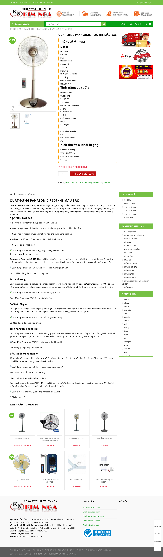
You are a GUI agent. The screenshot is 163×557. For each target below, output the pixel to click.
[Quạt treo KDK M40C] (22, 464)
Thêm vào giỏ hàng (83, 174)
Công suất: (64, 99)
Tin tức (42, 2)
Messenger (157, 541)
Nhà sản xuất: (66, 61)
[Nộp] (103, 24)
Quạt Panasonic (105, 182)
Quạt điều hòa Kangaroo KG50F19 (104, 480)
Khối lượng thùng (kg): (69, 156)
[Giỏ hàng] (150, 24)
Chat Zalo (157, 534)
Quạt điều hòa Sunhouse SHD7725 (49, 480)
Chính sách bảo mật (91, 525)
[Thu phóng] (13, 108)
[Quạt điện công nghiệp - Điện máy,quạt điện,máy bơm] (31, 13)
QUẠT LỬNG (41, 29)
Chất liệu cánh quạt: (68, 118)
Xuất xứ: (63, 67)
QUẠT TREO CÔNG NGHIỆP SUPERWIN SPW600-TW (49, 439)
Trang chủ (14, 2)
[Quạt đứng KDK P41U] (104, 422)
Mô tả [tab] (12, 194)
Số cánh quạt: (66, 112)
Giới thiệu (23, 2)
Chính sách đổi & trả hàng (93, 516)
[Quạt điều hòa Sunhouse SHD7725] (49, 464)
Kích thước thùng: (67, 150)
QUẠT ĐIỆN (29, 29)
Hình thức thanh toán (91, 507)
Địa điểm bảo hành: (68, 80)
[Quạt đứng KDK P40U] (77, 422)
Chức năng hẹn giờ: (68, 131)
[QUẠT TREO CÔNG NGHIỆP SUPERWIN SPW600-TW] (49, 422)
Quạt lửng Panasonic (61, 29)
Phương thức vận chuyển (71, 550)
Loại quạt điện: (66, 92)
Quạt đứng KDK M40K (22, 438)
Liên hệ (50, 2)
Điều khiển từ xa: (67, 138)
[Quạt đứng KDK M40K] (22, 422)
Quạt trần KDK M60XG (77, 479)
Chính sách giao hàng (91, 520)
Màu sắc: (64, 54)
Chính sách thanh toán (45, 550)
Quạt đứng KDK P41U (104, 438)
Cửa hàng (32, 2)
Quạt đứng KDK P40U (76, 438)
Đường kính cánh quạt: (69, 105)
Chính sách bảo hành (91, 512)
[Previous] (14, 72)
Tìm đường (157, 526)
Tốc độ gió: (64, 125)
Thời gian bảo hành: (68, 74)
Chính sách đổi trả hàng (98, 550)
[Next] (52, 72)
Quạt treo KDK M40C (22, 479)
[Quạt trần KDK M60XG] (77, 464)
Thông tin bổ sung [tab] (26, 194)
